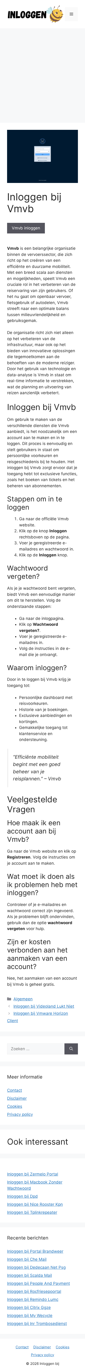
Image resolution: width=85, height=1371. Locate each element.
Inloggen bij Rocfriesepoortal (34, 1291)
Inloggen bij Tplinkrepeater (32, 1212)
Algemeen (23, 999)
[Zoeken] (71, 1049)
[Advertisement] (42, 73)
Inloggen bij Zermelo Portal (32, 1174)
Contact (14, 1090)
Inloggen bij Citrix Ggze (29, 1307)
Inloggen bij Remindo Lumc (32, 1299)
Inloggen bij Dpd (22, 1196)
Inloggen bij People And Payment (38, 1283)
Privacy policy (20, 1114)
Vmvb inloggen (26, 228)
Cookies (14, 1106)
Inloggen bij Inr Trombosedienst (37, 1323)
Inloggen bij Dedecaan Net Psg (36, 1267)
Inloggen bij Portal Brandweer (35, 1251)
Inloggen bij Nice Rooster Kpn (35, 1204)
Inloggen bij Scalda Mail (29, 1275)
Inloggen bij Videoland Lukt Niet (43, 1006)
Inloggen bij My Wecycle (29, 1315)
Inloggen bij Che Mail (27, 1259)
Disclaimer (17, 1098)
